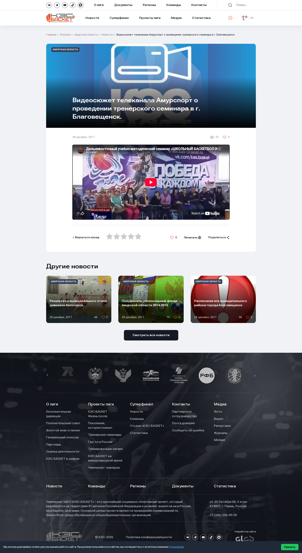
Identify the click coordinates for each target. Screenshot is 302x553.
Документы (123, 5)
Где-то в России (100, 442)
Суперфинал (119, 18)
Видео (218, 418)
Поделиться (217, 237)
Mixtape (219, 440)
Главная (51, 34)
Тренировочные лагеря (105, 449)
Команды (173, 5)
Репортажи (222, 425)
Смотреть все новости (151, 335)
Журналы (220, 433)
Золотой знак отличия (63, 430)
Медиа (176, 18)
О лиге (99, 5)
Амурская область (86, 34)
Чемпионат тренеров (104, 467)
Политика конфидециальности (149, 537)
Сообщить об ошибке (188, 430)
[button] (47, 375)
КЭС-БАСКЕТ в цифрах (63, 458)
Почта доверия (183, 423)
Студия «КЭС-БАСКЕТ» (147, 425)
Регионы (149, 5)
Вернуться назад (87, 237)
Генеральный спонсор (62, 437)
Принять (289, 547)
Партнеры (53, 444)
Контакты (199, 5)
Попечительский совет (63, 423)
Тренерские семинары (104, 434)
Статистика (201, 18)
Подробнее (177, 546)
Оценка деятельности (62, 451)
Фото (218, 411)
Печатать (190, 237)
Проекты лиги (101, 404)
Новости (92, 18)
